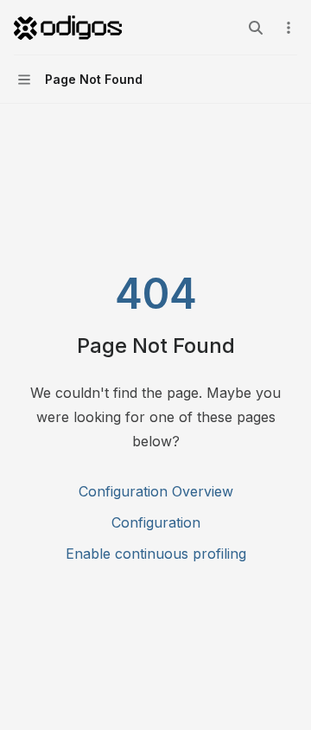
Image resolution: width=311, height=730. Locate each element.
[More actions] (288, 28)
